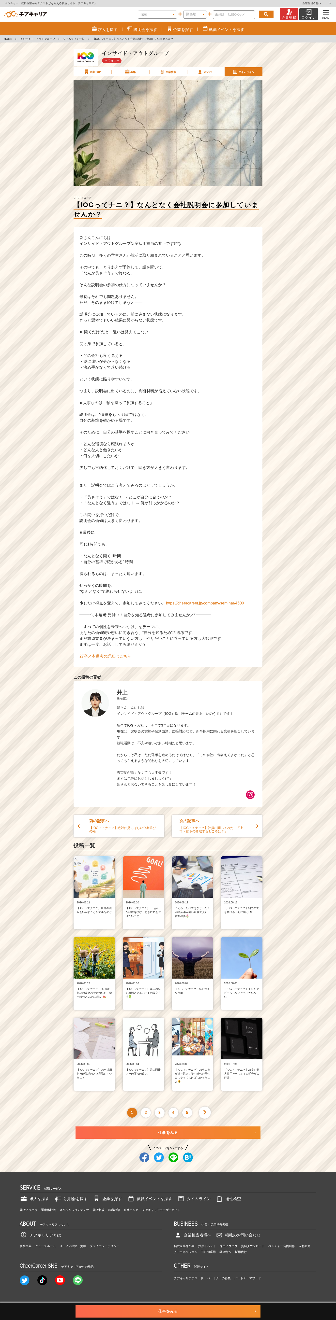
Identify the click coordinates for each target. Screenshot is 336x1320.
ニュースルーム (45, 1246)
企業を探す (112, 1199)
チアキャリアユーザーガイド (161, 1210)
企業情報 (171, 71)
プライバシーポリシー (104, 1246)
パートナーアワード (247, 1278)
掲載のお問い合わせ (242, 1235)
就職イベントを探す (154, 1199)
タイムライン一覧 (74, 38)
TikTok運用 (208, 1252)
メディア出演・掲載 (73, 1246)
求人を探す (39, 1199)
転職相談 (114, 1210)
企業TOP (95, 71)
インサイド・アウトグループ (37, 38)
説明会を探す (76, 1199)
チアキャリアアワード (188, 1278)
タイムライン (246, 71)
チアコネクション (186, 1252)
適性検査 (233, 1199)
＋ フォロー (112, 60)
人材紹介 (304, 1246)
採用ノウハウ (228, 1246)
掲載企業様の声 (184, 1246)
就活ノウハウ (28, 1210)
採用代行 (241, 1252)
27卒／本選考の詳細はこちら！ (107, 656)
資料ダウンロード (253, 1246)
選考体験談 (48, 1210)
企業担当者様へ (316, 3)
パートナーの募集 (219, 1278)
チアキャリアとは (45, 1235)
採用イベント (207, 1246)
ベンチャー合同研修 (281, 1246)
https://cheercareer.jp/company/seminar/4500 (205, 603)
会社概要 (25, 1246)
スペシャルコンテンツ (74, 1210)
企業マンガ (131, 1210)
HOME (8, 38)
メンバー (208, 71)
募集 (133, 71)
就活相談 (99, 1210)
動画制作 (225, 1252)
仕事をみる (168, 1132)
